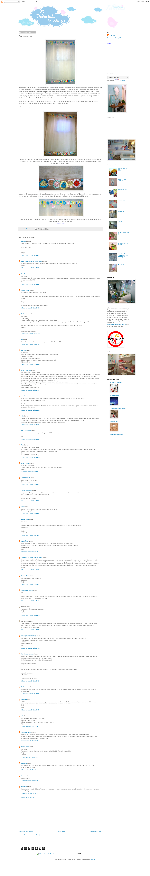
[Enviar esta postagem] (35, 228)
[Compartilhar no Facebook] (45, 229)
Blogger (92, 860)
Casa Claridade (114, 396)
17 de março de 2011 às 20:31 (30, 308)
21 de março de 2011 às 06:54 (30, 535)
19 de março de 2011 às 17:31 (30, 501)
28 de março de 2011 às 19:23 (30, 681)
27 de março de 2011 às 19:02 (30, 648)
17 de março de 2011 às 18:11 (30, 255)
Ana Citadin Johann (27, 654)
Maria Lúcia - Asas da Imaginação (31, 261)
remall (23, 396)
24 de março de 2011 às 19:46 (30, 630)
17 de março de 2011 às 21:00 (30, 333)
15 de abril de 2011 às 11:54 (29, 770)
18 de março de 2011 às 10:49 (30, 364)
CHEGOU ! (121, 200)
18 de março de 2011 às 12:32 (30, 410)
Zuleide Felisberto (26, 490)
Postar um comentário (27, 797)
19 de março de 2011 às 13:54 (30, 472)
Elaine (23, 507)
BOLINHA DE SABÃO (122, 179)
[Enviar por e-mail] (39, 229)
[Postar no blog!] (41, 229)
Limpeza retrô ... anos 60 (123, 243)
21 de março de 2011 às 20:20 (30, 570)
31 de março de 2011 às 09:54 (30, 710)
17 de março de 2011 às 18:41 (30, 284)
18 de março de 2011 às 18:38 (30, 457)
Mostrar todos (126, 437)
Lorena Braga (25, 290)
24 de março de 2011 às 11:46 (30, 601)
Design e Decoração (116, 383)
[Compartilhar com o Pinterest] (47, 229)
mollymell (24, 786)
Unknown (24, 699)
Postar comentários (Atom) (32, 835)
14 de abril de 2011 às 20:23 (29, 757)
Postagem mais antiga (95, 832)
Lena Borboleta (25, 478)
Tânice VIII (121, 211)
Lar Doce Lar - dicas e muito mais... (32, 557)
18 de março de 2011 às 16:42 (30, 439)
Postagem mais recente (26, 832)
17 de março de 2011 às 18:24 (30, 268)
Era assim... (121, 264)
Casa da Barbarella (27, 590)
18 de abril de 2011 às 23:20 (29, 780)
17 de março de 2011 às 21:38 (30, 344)
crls (22, 716)
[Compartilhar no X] (43, 229)
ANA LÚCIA (24, 541)
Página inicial (61, 832)
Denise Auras (25, 687)
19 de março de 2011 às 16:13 (30, 484)
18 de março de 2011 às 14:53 (30, 424)
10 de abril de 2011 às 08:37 (29, 741)
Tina (22, 445)
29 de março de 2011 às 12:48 (30, 693)
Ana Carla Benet (26, 430)
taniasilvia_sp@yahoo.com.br (116, 324)
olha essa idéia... (123, 190)
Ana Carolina (25, 274)
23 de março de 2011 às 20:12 (30, 584)
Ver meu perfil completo (114, 38)
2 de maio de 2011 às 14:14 (29, 793)
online (109, 43)
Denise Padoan (25, 314)
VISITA (120, 222)
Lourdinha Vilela (26, 732)
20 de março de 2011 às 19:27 (30, 513)
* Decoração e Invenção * (118, 408)
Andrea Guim (25, 519)
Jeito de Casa (114, 421)
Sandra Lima (25, 463)
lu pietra (23, 241)
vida (22, 416)
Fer (22, 339)
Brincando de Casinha (117, 434)
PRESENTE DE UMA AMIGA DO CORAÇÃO (122, 255)
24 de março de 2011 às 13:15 (30, 615)
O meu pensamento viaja (28, 636)
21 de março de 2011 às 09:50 (30, 552)
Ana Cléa (24, 350)
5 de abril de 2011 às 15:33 (29, 726)
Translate (122, 80)
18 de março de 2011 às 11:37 (30, 390)
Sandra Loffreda (26, 370)
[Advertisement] (60, 814)
